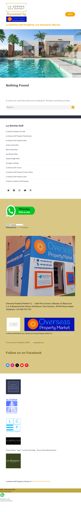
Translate (24, 227)
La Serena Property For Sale (15, 131)
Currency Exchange (28, 450)
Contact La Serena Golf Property (17, 181)
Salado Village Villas (13, 158)
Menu (70, 14)
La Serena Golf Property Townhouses (19, 136)
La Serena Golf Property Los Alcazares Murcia (33, 24)
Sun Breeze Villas (12, 154)
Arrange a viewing (12, 163)
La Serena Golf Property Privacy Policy (19, 172)
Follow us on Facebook (23, 353)
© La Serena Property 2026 (18, 343)
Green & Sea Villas (12, 145)
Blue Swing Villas (12, 149)
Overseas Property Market (41, 481)
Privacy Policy (11, 450)
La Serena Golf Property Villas (16, 140)
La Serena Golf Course (13, 167)
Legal (19, 450)
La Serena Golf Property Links (16, 177)
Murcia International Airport (46, 450)
